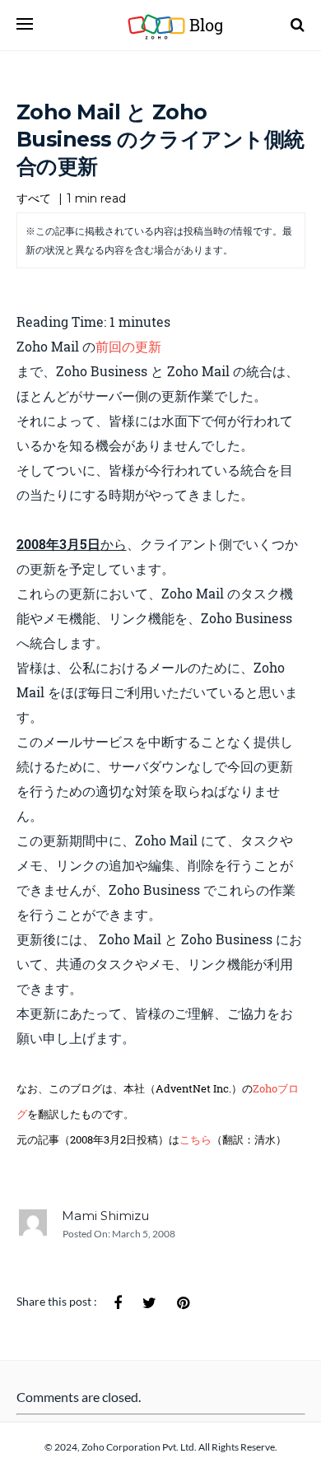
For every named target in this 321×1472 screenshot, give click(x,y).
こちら (195, 1139)
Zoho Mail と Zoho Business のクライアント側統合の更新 (160, 139)
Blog (191, 24)
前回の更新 (128, 346)
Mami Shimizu (105, 1215)
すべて (33, 198)
